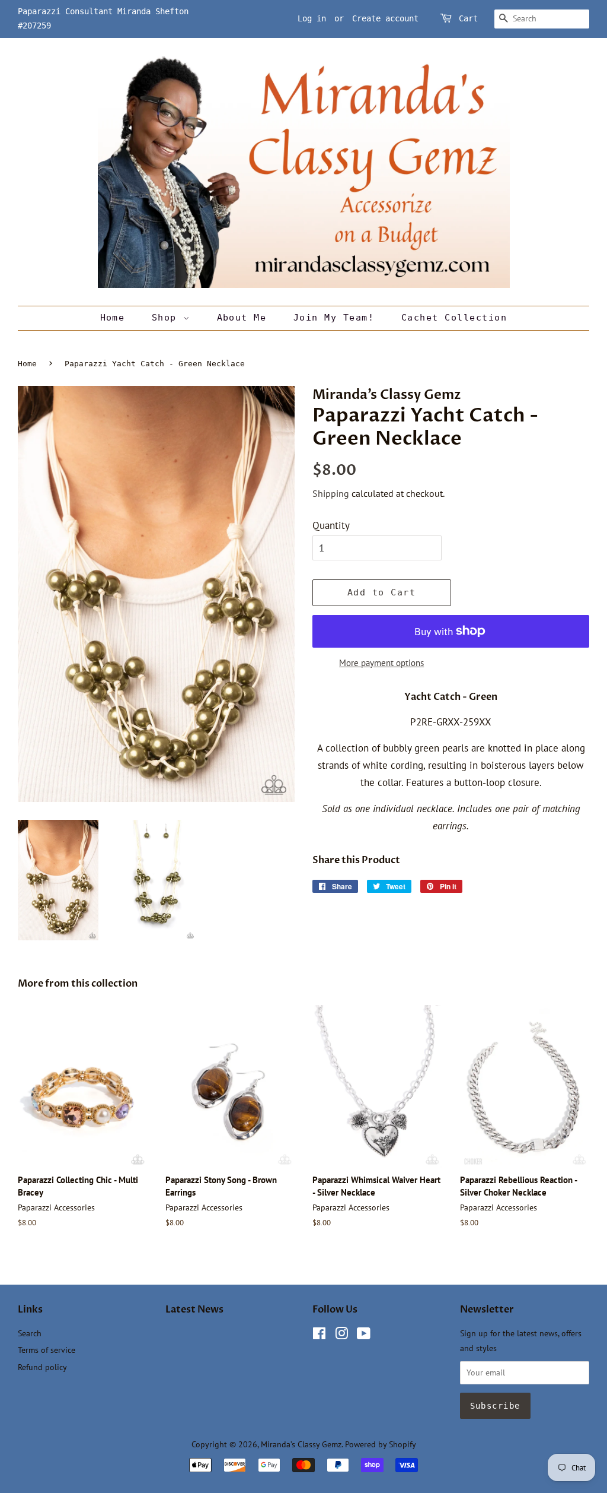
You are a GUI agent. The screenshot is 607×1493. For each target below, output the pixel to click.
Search (29, 1333)
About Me (242, 317)
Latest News (194, 1309)
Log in (312, 18)
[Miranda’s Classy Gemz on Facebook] (319, 1335)
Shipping (330, 493)
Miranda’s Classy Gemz (301, 1444)
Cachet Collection (454, 317)
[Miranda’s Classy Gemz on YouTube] (363, 1335)
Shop (167, 317)
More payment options (381, 662)
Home (112, 317)
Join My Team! (334, 317)
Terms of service (46, 1349)
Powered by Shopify (380, 1444)
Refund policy (42, 1366)
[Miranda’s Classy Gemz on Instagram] (341, 1335)
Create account (385, 18)
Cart (468, 18)
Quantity (331, 525)
